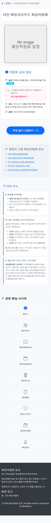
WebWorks (26, 506)
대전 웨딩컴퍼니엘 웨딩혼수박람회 (22, 170)
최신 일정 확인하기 (19, 97)
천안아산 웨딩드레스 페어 (19, 166)
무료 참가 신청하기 (24, 130)
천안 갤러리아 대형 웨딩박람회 (21, 162)
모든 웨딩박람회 (12, 496)
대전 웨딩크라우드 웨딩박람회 (21, 158)
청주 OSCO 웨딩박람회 (18, 154)
